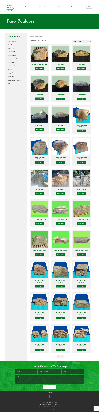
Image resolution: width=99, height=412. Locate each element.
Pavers (10, 44)
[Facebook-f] (49, 396)
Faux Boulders (12, 41)
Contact (59, 7)
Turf (9, 83)
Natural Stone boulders (14, 80)
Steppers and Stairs (13, 59)
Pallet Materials (12, 62)
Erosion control (12, 66)
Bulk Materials (12, 55)
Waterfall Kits (11, 51)
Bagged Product (12, 73)
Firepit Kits (11, 76)
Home (27, 7)
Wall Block (10, 69)
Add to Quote (39, 68)
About (72, 7)
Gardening (11, 48)
